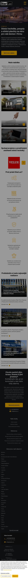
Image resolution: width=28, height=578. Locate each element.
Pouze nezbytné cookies (5, 576)
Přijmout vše (15, 576)
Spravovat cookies (5, 573)
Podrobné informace (8, 569)
